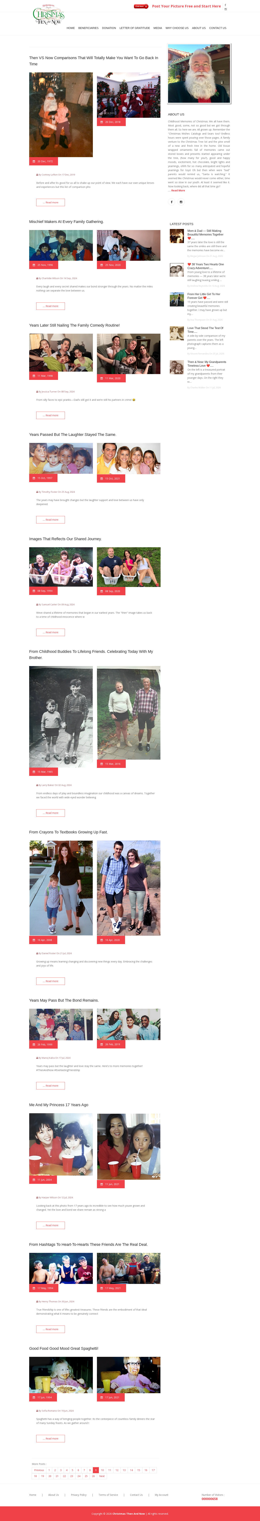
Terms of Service (108, 1494)
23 (71, 1476)
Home (71, 27)
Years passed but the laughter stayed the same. (72, 434)
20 (49, 1476)
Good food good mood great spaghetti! (63, 1348)
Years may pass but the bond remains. (64, 1000)
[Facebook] (225, 5)
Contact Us (217, 27)
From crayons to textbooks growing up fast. (68, 832)
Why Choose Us (177, 27)
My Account (161, 1494)
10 (102, 1470)
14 (131, 1470)
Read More (178, 190)
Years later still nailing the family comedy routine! (74, 325)
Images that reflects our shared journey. (65, 539)
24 (78, 1476)
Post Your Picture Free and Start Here (186, 6)
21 (57, 1476)
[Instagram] (226, 9)
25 (86, 1476)
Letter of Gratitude (135, 27)
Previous (39, 1470)
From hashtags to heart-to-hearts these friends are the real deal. (88, 1244)
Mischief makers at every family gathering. (66, 221)
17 (153, 1470)
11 (109, 1470)
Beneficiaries (88, 27)
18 (35, 1476)
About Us (199, 27)
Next (102, 1476)
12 (116, 1470)
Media (158, 27)
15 (138, 1470)
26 (93, 1476)
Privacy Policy (78, 1494)
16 (146, 1470)
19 (42, 1476)
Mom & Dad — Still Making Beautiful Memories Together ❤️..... (205, 234)
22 (64, 1476)
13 (124, 1470)
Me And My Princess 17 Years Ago (58, 1105)
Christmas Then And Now (128, 1513)
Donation (109, 27)
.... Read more (50, 202)
